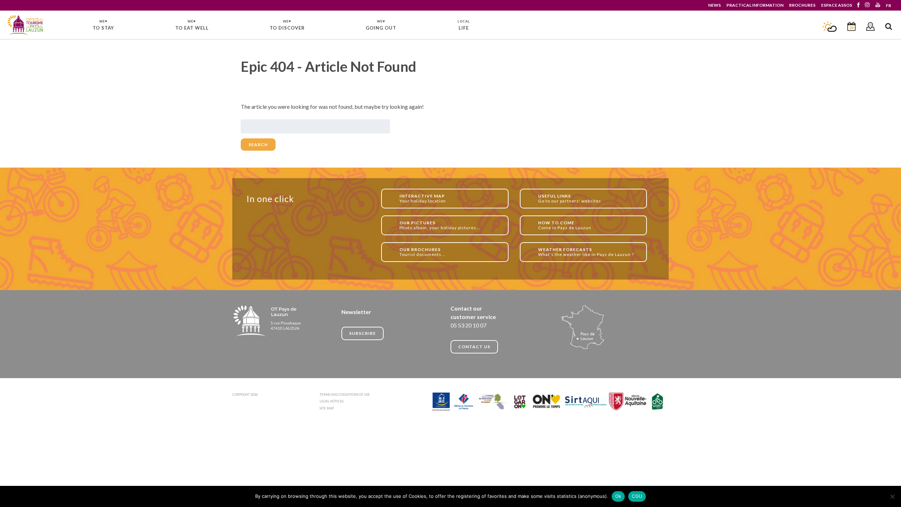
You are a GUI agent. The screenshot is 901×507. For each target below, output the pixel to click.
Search (258, 144)
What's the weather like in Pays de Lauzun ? (586, 252)
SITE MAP (327, 408)
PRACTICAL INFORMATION (754, 5)
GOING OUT (381, 25)
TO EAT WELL (192, 25)
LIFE (464, 25)
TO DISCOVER (287, 25)
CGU (637, 496)
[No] (892, 496)
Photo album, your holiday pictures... (439, 225)
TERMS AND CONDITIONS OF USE (345, 394)
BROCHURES (802, 5)
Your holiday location (422, 198)
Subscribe (362, 333)
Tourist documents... (422, 252)
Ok (618, 496)
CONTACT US (474, 346)
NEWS (714, 5)
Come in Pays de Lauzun (564, 225)
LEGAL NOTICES (332, 401)
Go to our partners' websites (569, 198)
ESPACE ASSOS (836, 5)
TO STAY (103, 25)
